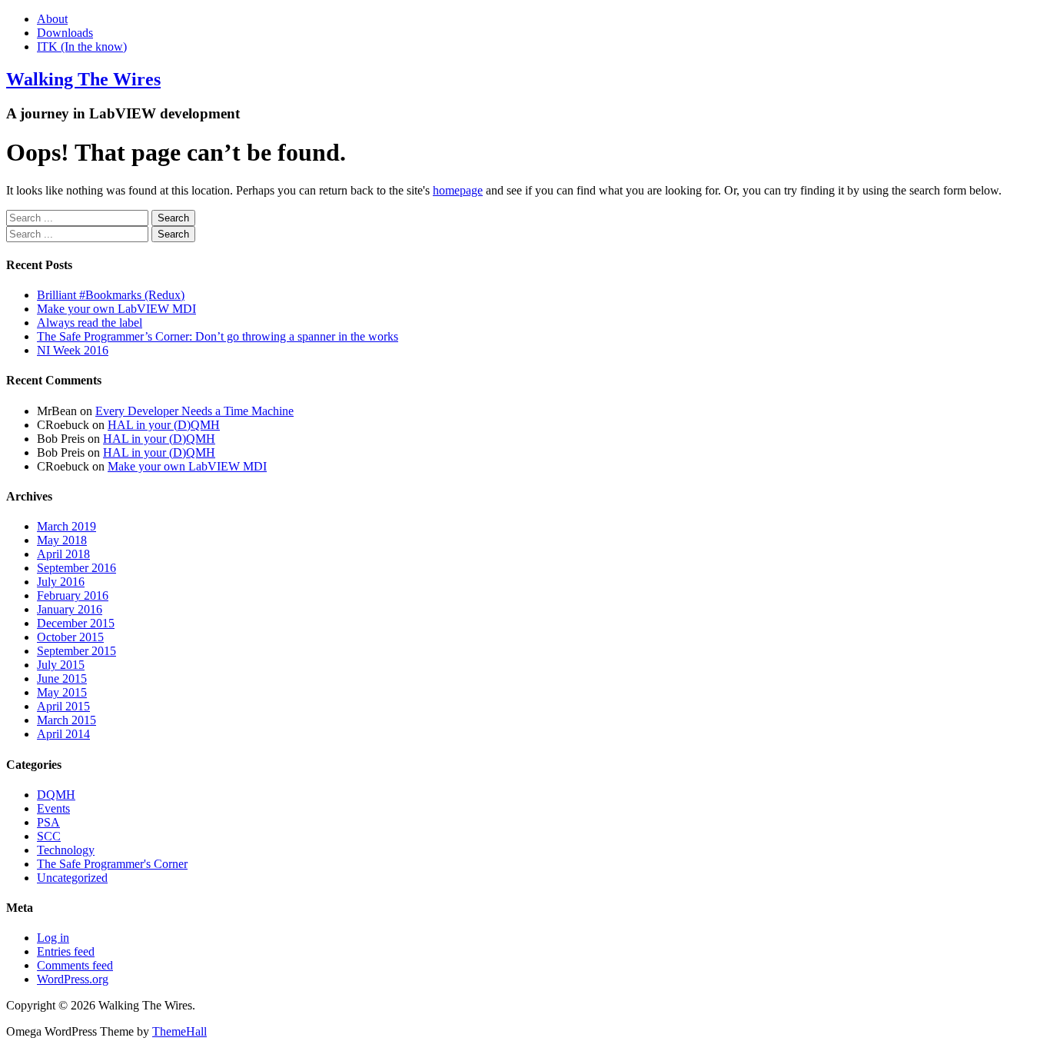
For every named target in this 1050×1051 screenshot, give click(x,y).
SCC (49, 836)
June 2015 (62, 678)
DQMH (56, 794)
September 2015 (76, 650)
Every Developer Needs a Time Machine (194, 410)
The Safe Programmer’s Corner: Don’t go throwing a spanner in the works (217, 336)
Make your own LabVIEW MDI (116, 308)
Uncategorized (72, 877)
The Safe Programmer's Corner (112, 863)
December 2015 (76, 623)
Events (53, 808)
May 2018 (62, 540)
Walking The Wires (83, 79)
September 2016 (76, 567)
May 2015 (62, 692)
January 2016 (69, 609)
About (52, 18)
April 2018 (63, 553)
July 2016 (61, 581)
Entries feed (66, 951)
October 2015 (70, 637)
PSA (48, 822)
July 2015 (61, 664)
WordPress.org (72, 979)
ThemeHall (179, 1031)
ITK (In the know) (82, 46)
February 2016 (72, 595)
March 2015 (66, 720)
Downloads (65, 32)
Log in (53, 937)
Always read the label (89, 322)
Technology (66, 849)
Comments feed (75, 965)
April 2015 (63, 706)
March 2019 (66, 526)
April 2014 (63, 733)
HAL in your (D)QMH (164, 424)
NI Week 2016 (72, 350)
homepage (458, 190)
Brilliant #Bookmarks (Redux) (110, 294)
